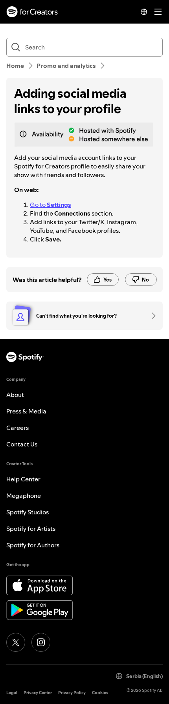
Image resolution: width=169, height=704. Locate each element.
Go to (50, 204)
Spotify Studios (27, 512)
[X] (15, 642)
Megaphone (23, 495)
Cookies (100, 693)
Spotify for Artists (30, 528)
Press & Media (26, 411)
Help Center (23, 479)
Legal (11, 693)
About (15, 394)
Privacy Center (38, 693)
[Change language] (144, 11)
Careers (17, 427)
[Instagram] (40, 642)
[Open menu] (158, 11)
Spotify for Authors (32, 545)
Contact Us (21, 444)
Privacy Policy (72, 693)
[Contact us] (150, 315)
